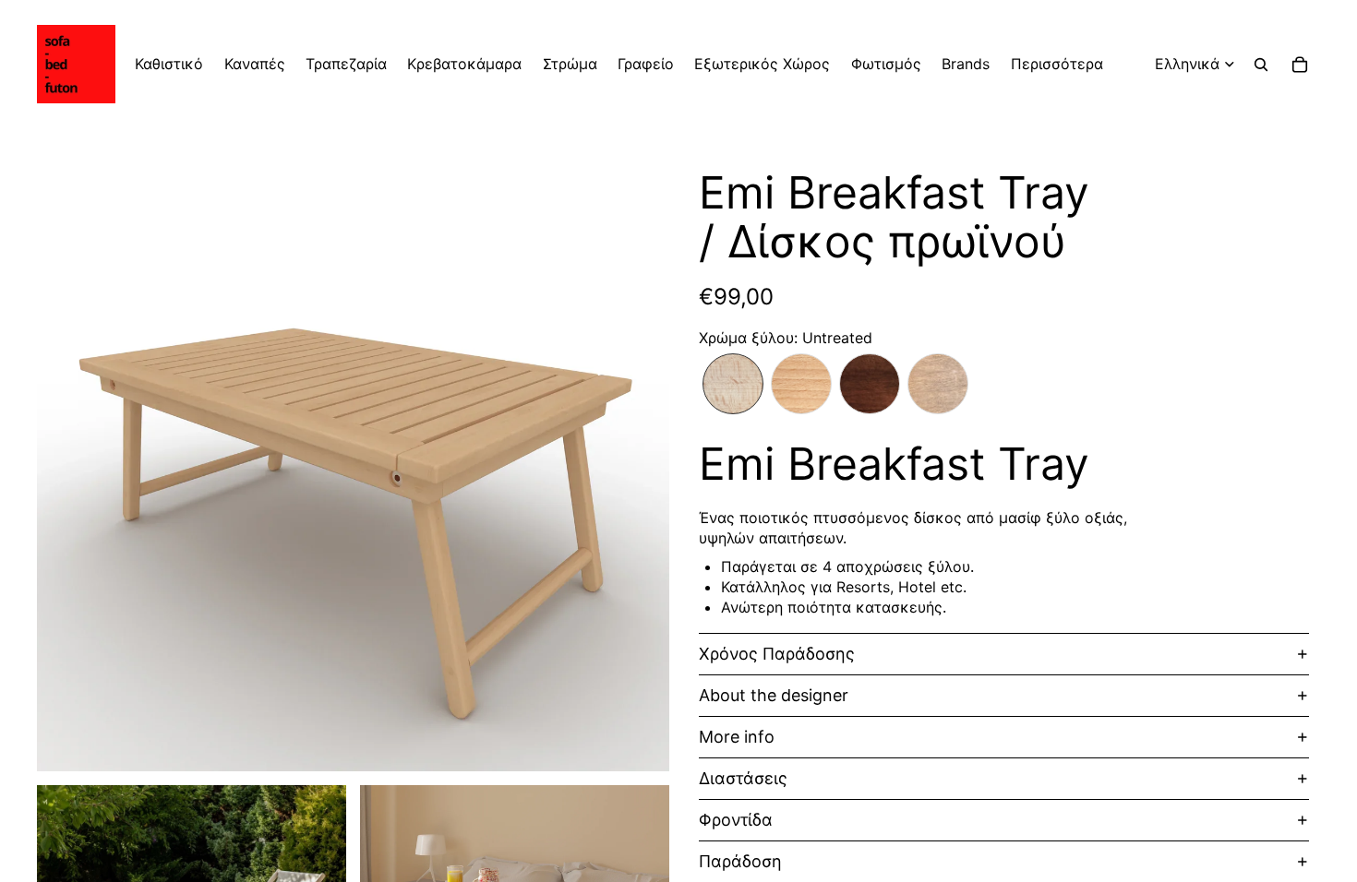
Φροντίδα (736, 819)
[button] (733, 383)
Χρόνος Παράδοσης (777, 653)
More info (737, 736)
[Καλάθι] (1299, 64)
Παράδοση (740, 861)
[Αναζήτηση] (1261, 64)
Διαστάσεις (743, 778)
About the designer (773, 695)
